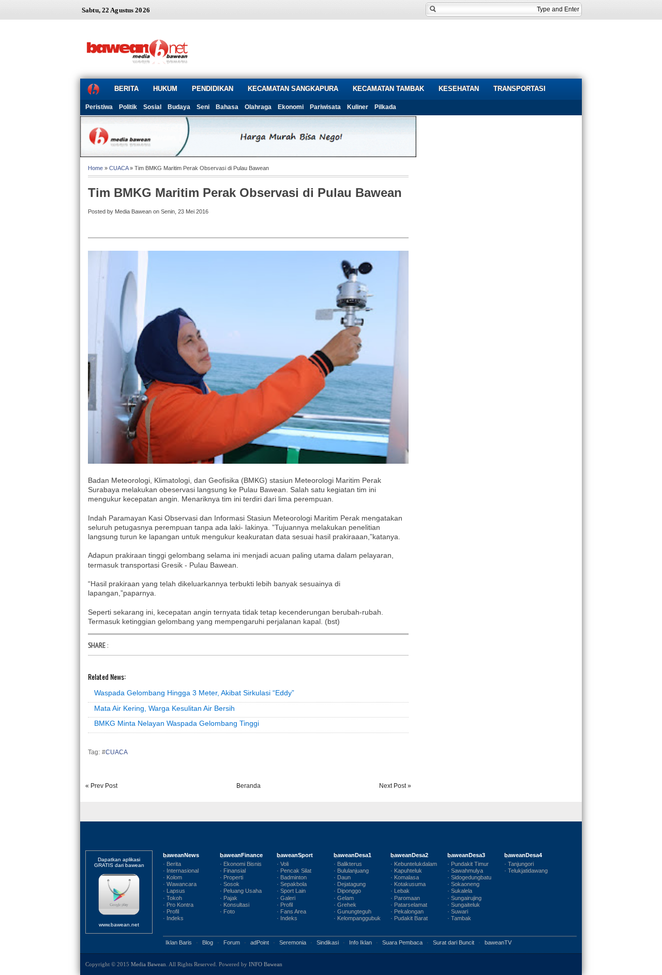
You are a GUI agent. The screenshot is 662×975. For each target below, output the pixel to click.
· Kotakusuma (408, 884)
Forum (231, 942)
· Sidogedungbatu (469, 877)
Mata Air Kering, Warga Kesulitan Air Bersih (164, 708)
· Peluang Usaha (241, 891)
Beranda (248, 785)
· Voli (283, 864)
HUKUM (165, 89)
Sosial (152, 107)
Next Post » (395, 785)
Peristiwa (99, 107)
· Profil (171, 911)
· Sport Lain (291, 891)
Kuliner (357, 107)
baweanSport (295, 855)
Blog (207, 942)
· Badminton (292, 877)
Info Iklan (360, 942)
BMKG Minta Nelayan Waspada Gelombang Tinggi (176, 723)
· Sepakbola (292, 884)
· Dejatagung (350, 884)
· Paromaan (405, 898)
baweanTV (498, 942)
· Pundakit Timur (468, 864)
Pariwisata (325, 107)
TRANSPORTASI (519, 89)
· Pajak (228, 898)
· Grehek (345, 905)
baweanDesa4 (523, 855)
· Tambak (459, 918)
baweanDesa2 (409, 855)
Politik (128, 107)
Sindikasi (328, 942)
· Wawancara (180, 884)
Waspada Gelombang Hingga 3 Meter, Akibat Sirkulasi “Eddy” (194, 693)
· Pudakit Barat (409, 918)
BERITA (126, 89)
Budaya (179, 107)
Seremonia (292, 942)
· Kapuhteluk (406, 870)
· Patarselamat (408, 905)
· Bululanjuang (351, 870)
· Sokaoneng (463, 884)
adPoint (259, 942)
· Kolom (172, 877)
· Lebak (400, 891)
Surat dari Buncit (453, 942)
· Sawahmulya (465, 870)
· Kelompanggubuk (357, 918)
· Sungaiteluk (463, 905)
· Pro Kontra (178, 905)
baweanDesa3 (466, 855)
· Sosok (229, 884)
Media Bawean (148, 964)
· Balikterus (348, 864)
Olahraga (258, 107)
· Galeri (286, 898)
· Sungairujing (464, 898)
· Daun (342, 877)
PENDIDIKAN (212, 89)
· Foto (227, 911)
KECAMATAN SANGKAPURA (293, 89)
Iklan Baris (179, 942)
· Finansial (233, 870)
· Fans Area (291, 911)
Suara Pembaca (402, 942)
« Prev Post (101, 785)
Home (95, 168)
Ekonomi (291, 107)
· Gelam (344, 898)
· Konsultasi (234, 905)
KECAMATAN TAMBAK (388, 89)
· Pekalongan (407, 911)
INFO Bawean (265, 964)
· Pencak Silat (294, 870)
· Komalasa (404, 877)
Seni (203, 107)
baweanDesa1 (352, 855)
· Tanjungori (519, 864)
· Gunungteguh (352, 911)
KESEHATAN (459, 89)
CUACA (118, 168)
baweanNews (181, 855)
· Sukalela (459, 891)
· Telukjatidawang (526, 870)
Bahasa (227, 107)
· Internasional (181, 870)
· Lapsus (174, 891)
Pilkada (385, 107)
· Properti (231, 877)
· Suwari (457, 911)
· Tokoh (172, 898)
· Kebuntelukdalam (413, 864)
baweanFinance (241, 855)
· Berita (172, 864)
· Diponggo (347, 891)
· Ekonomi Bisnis (241, 864)
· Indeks (173, 918)
